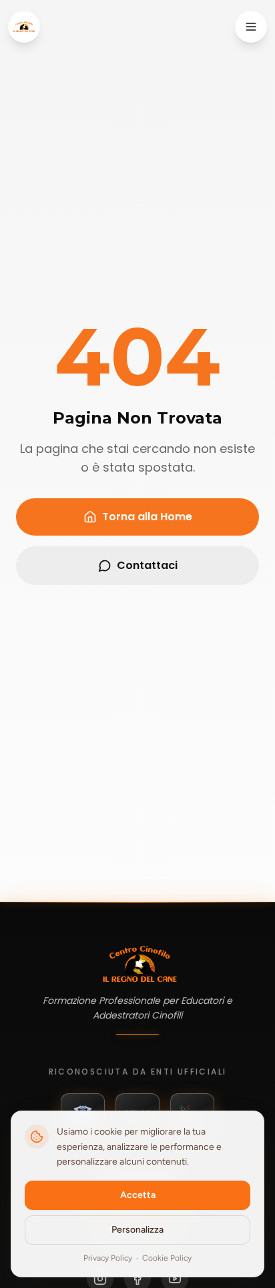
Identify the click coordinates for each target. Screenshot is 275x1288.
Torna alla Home (147, 516)
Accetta (138, 1195)
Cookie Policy (167, 1258)
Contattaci (147, 565)
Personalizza (137, 1229)
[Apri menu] (251, 27)
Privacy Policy (107, 1258)
